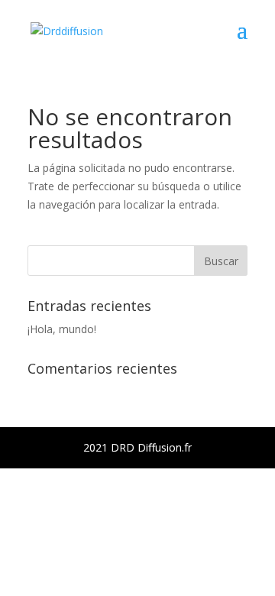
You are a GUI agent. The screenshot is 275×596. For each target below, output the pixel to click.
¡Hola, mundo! (62, 329)
